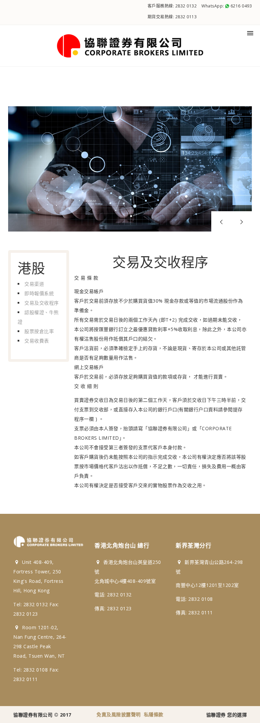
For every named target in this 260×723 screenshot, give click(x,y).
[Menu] (250, 33)
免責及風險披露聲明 (118, 714)
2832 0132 (186, 6)
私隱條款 (154, 714)
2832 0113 (186, 17)
